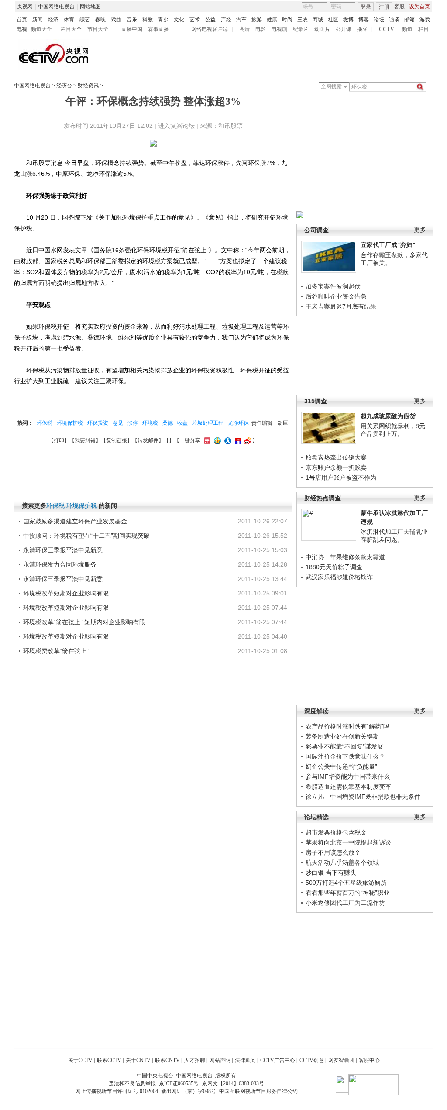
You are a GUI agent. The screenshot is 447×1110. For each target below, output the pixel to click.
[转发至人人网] (226, 440)
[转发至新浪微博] (246, 440)
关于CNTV (138, 1060)
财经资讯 (88, 85)
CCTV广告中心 (277, 1060)
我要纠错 (85, 440)
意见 (118, 423)
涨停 (132, 423)
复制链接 (116, 440)
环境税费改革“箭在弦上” (56, 650)
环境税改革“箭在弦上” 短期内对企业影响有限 (84, 622)
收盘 (182, 423)
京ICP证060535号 (179, 1083)
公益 (210, 20)
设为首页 (419, 6)
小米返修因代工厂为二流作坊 (345, 902)
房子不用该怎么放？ (333, 852)
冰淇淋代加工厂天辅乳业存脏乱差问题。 (394, 535)
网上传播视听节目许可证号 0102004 (117, 1091)
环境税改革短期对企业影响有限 (66, 593)
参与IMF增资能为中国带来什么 (348, 776)
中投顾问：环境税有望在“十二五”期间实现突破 (86, 535)
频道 (407, 29)
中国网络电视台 (56, 6)
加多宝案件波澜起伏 (333, 286)
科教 (147, 20)
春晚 (100, 20)
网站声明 (220, 1060)
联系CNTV (167, 1060)
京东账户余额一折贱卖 (336, 467)
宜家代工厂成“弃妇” (388, 244)
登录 (366, 7)
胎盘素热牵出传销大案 (336, 457)
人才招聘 (194, 1060)
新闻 (37, 20)
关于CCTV (80, 1060)
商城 (318, 20)
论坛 (379, 20)
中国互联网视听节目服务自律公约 (258, 1091)
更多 (420, 230)
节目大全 (97, 29)
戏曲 (116, 20)
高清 (244, 29)
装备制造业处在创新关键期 (342, 736)
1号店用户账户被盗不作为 (341, 477)
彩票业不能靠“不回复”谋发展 (344, 746)
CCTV (386, 29)
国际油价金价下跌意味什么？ (345, 756)
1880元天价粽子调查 (334, 567)
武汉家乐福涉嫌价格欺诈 (339, 577)
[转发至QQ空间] (216, 440)
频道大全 (41, 29)
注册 (384, 7)
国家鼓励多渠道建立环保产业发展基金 (75, 521)
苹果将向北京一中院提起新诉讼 (348, 842)
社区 (333, 20)
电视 (22, 29)
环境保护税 (70, 423)
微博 (348, 20)
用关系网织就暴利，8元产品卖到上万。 (393, 430)
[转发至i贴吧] (237, 440)
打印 (59, 440)
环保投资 (97, 423)
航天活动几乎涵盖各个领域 (342, 862)
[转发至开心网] (206, 440)
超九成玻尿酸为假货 (388, 415)
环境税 (150, 423)
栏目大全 (71, 29)
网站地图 (90, 6)
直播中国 (131, 29)
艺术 (194, 20)
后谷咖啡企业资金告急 (336, 296)
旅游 (256, 20)
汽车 (241, 20)
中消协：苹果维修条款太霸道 (345, 556)
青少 (163, 20)
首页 (22, 20)
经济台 (64, 85)
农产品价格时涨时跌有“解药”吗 (347, 726)
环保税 (44, 423)
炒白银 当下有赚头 (331, 872)
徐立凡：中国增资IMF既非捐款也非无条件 (363, 796)
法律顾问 (245, 1060)
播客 (362, 29)
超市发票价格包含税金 (336, 832)
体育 (69, 20)
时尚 (287, 20)
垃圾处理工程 (208, 423)
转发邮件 (148, 440)
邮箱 (409, 20)
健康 (272, 20)
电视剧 (279, 29)
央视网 (25, 6)
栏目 (423, 29)
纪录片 (301, 29)
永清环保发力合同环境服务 (59, 564)
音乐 (132, 20)
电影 (260, 29)
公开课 (343, 29)
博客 (363, 20)
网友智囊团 (341, 1060)
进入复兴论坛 (176, 125)
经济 (53, 20)
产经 (226, 20)
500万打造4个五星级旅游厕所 (346, 882)
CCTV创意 (311, 1060)
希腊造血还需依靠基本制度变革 (348, 786)
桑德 (167, 423)
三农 (302, 20)
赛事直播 (158, 29)
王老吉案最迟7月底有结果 (341, 306)
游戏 (424, 20)
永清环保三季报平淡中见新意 (63, 549)
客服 (399, 6)
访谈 (394, 20)
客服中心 (369, 1060)
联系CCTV (109, 1060)
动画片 (322, 29)
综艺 (84, 20)
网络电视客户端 (209, 29)
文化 (179, 20)
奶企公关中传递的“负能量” (341, 766)
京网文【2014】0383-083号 (233, 1083)
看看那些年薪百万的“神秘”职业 (347, 892)
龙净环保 (238, 423)
